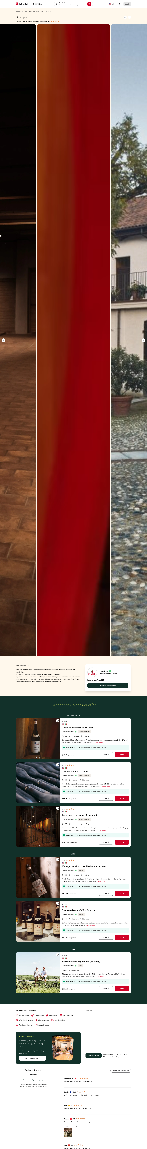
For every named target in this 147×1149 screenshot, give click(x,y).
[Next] (143, 340)
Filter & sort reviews (119, 1070)
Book (122, 755)
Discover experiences (108, 685)
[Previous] (3, 340)
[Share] (125, 17)
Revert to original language (33, 1080)
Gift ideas (38, 4)
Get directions (93, 1056)
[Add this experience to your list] (57, 720)
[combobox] (72, 4)
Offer (105, 755)
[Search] (89, 4)
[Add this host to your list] (129, 17)
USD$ (114, 4)
